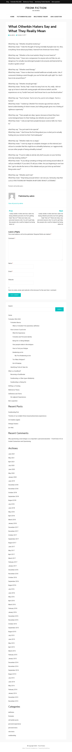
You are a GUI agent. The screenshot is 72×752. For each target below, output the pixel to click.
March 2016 (12, 604)
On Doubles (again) (14, 420)
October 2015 (12, 624)
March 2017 (12, 558)
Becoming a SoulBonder (17, 374)
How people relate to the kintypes (23, 344)
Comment (11, 238)
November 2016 (13, 574)
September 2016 (13, 581)
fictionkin (11, 716)
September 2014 (13, 670)
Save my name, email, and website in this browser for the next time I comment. (32, 290)
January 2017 (12, 566)
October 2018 (12, 492)
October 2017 (12, 535)
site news (11, 731)
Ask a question (56, 1)
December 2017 (13, 527)
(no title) (10, 427)
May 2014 (11, 685)
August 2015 (12, 631)
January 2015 (12, 658)
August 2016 (12, 585)
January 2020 (12, 477)
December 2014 (13, 662)
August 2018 (12, 500)
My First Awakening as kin (23, 355)
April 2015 (11, 647)
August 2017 (12, 543)
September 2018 (13, 496)
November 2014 (13, 666)
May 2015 (11, 643)
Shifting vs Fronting (14, 386)
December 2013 (13, 697)
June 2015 (11, 639)
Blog (7, 1)
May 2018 (11, 512)
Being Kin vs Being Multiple (21, 341)
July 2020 (11, 465)
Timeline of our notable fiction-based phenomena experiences (27, 416)
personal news (12, 728)
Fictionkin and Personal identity (22, 337)
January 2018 (12, 523)
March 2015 (12, 651)
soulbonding (12, 735)
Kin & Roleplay (17, 363)
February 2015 (12, 655)
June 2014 (11, 682)
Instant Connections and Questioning (19, 441)
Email (10, 271)
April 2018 (11, 516)
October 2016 (12, 577)
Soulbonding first (13, 412)
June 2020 (11, 469)
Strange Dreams (13, 424)
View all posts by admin (15, 203)
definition (11, 712)
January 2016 (12, 612)
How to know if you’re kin (18, 329)
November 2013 (13, 701)
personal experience (14, 724)
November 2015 (13, 620)
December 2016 (13, 570)
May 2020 (11, 473)
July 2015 (11, 635)
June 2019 (11, 481)
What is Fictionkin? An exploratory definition (26, 326)
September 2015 (13, 628)
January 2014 (12, 693)
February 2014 (12, 689)
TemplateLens (34, 748)
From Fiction (36, 8)
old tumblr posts (18, 186)
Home (12, 16)
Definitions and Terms (15, 394)
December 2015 (13, 616)
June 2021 (11, 454)
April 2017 (11, 554)
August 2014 (12, 674)
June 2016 (11, 593)
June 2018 (11, 508)
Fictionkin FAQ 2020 (16, 1)
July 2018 (11, 504)
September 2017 (13, 539)
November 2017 (13, 531)
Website (11, 279)
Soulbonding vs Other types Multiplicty (22, 378)
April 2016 (11, 600)
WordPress (47, 748)
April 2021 (11, 462)
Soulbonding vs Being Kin (18, 382)
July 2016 (11, 589)
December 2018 (13, 485)
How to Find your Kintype (20, 348)
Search (10, 306)
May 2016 (11, 597)
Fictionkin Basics (15, 322)
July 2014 (11, 678)
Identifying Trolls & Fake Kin (42, 1)
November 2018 (13, 489)
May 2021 (11, 458)
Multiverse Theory (28, 1)
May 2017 (11, 550)
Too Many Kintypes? (19, 359)
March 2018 (12, 519)
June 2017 (11, 546)
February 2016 (12, 608)
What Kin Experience (19, 333)
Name (10, 263)
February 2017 (12, 562)
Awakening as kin (18, 352)
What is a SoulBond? (14, 371)
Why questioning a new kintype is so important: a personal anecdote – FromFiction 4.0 (34, 439)
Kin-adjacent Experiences (18, 397)
